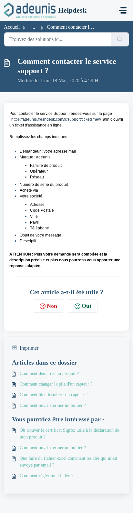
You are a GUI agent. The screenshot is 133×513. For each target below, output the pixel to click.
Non (52, 306)
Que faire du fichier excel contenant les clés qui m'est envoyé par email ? (68, 462)
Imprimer (29, 348)
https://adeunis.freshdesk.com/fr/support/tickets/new (56, 119)
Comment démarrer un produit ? (49, 373)
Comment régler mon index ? (46, 475)
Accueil (12, 27)
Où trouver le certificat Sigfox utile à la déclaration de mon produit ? (69, 433)
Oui (86, 306)
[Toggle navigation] (122, 10)
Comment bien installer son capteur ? (53, 394)
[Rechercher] (120, 39)
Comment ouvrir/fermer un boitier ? (53, 405)
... (33, 27)
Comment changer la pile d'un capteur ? (56, 384)
